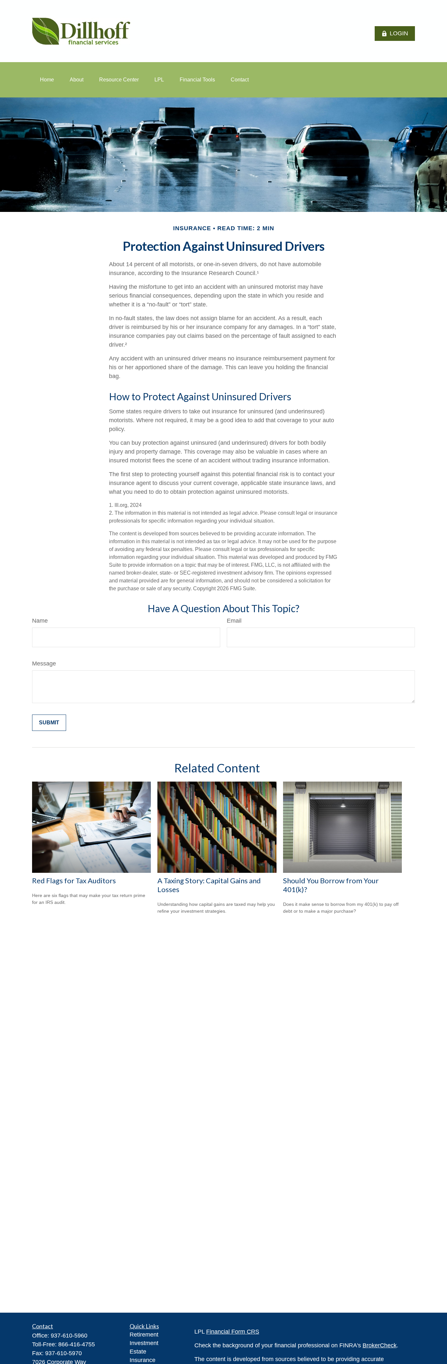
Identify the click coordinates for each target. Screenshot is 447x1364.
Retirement (144, 1334)
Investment (144, 1343)
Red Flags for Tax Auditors (74, 880)
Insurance (142, 1360)
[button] (47, 79)
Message (44, 663)
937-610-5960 (69, 1335)
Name (40, 620)
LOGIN (399, 33)
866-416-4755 (76, 1344)
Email (234, 620)
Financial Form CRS (232, 1331)
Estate (138, 1351)
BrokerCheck (380, 1345)
